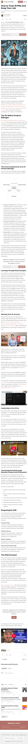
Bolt (11, 356)
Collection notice (23, 734)
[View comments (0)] (7, 19)
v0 (12, 356)
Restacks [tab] (10, 668)
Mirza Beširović (7, 14)
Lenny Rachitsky (5, 382)
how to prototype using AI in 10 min (11, 387)
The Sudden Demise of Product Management (9, 689)
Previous (5, 659)
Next (24, 659)
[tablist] (6, 668)
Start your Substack (10, 738)
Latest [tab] (6, 684)
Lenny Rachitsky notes (8, 585)
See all (3, 716)
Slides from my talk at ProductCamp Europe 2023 (11, 709)
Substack (8, 741)
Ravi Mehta (21, 367)
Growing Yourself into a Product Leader (9, 706)
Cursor (17, 356)
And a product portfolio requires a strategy (10, 699)
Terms (17, 734)
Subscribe (20, 1)
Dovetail (8, 372)
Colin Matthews (22, 384)
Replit (7, 356)
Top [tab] (2, 684)
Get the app (20, 738)
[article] (14, 691)
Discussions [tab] (11, 684)
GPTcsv (3, 369)
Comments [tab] (4, 668)
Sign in (25, 1)
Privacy (13, 734)
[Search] (25, 684)
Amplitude (11, 362)
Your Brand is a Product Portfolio (10, 697)
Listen (25, 15)
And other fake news (5, 691)
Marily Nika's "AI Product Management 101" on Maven (12, 325)
